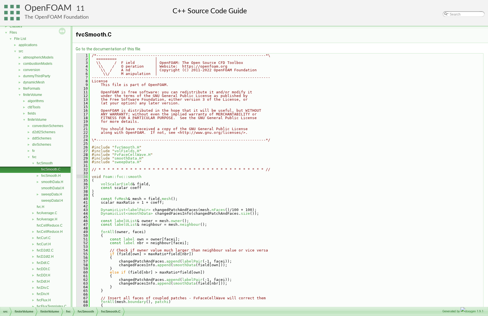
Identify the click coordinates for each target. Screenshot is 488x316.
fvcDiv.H (43, 294)
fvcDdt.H (43, 281)
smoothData (184, 265)
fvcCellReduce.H (50, 232)
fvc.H (40, 207)
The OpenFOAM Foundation (57, 17)
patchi (162, 302)
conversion (31, 70)
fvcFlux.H (44, 300)
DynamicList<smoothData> (127, 213)
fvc (34, 157)
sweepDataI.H (52, 201)
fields (32, 113)
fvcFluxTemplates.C (52, 306)
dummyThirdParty (36, 76)
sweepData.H (51, 194)
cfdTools (34, 107)
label (129, 239)
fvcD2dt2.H (45, 257)
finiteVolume (32, 95)
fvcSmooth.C (51, 169)
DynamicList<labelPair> (126, 210)
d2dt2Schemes (43, 132)
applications (28, 45)
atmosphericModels (38, 57)
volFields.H (126, 151)
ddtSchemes (41, 138)
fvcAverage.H (47, 219)
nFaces (218, 210)
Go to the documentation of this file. (108, 49)
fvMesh (121, 199)
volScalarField (116, 184)
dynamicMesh (34, 82)
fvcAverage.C (47, 213)
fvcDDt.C (43, 269)
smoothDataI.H (52, 188)
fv (33, 151)
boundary (137, 302)
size (245, 213)
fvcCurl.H (44, 244)
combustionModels (37, 64)
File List (20, 39)
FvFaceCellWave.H (132, 154)
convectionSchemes (47, 126)
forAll (107, 232)
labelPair (192, 261)
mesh (166, 199)
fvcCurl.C (44, 238)
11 (80, 8)
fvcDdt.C (43, 263)
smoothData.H (52, 182)
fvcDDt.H (43, 275)
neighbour (190, 224)
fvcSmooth (45, 163)
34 (82, 177)
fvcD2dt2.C (45, 250)
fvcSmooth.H (51, 176)
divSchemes (41, 145)
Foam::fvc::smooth (122, 177)
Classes (16, 26)
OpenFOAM (48, 8)
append (173, 261)
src (21, 51)
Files (13, 33)
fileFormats (31, 89)
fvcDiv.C (43, 288)
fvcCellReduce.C (50, 225)
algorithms (36, 101)
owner (176, 221)
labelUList (125, 221)
